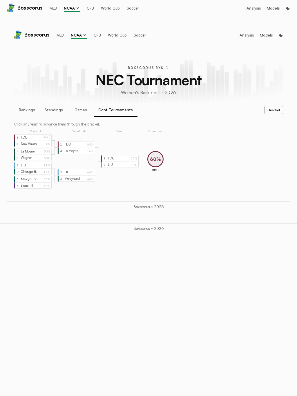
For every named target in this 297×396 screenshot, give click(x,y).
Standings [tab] (54, 110)
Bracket (274, 110)
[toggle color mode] (288, 8)
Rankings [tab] (27, 110)
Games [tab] (81, 110)
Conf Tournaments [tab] (115, 110)
